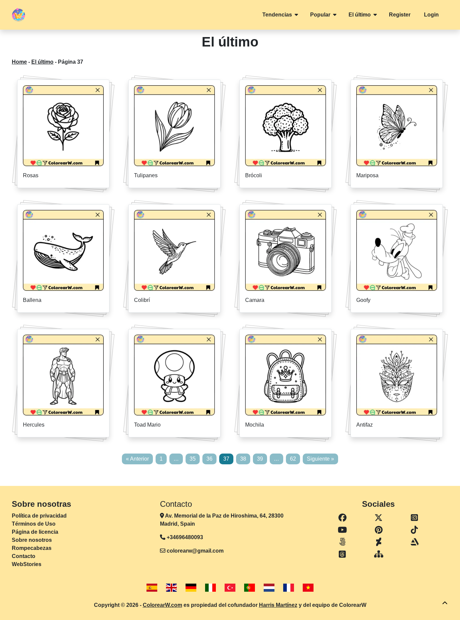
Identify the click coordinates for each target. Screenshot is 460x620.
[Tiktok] (414, 530)
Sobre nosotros (32, 540)
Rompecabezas (32, 548)
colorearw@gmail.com (195, 551)
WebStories (26, 564)
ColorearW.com (162, 605)
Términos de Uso (34, 524)
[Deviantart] (379, 542)
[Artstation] (414, 542)
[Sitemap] (379, 554)
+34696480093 (184, 537)
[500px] (342, 542)
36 (209, 459)
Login (431, 15)
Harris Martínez (278, 605)
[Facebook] (342, 518)
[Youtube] (342, 530)
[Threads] (342, 554)
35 (193, 459)
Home (19, 62)
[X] (379, 518)
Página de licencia (35, 532)
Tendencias (277, 15)
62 (293, 459)
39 (260, 459)
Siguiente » (320, 459)
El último (360, 15)
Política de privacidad (39, 516)
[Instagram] (414, 518)
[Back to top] (444, 603)
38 (243, 459)
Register (399, 15)
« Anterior (137, 459)
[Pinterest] (379, 530)
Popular (320, 15)
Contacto (23, 556)
